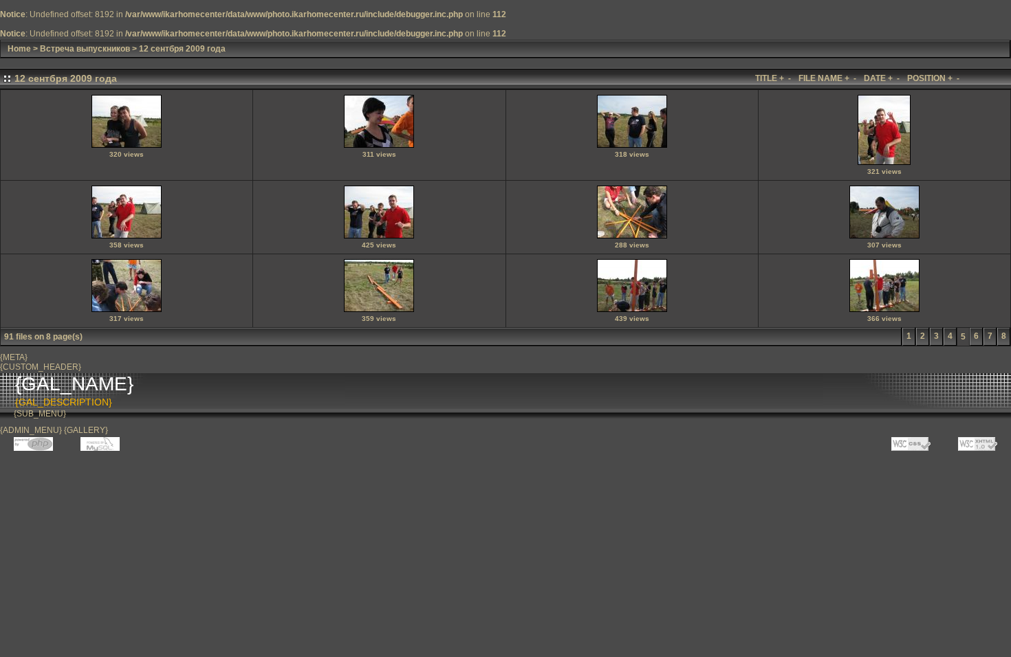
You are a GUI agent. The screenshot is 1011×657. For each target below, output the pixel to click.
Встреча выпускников (85, 49)
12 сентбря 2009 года (182, 49)
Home (19, 49)
